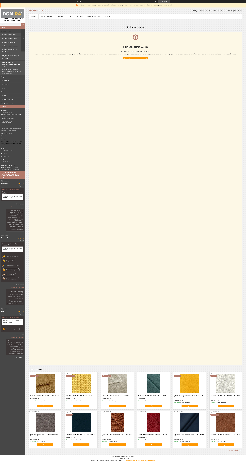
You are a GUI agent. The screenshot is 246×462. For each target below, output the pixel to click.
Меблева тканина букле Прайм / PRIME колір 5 (12, 321)
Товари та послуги (6, 31)
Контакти (107, 16)
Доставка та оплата (93, 16)
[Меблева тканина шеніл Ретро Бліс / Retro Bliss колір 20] (45, 422)
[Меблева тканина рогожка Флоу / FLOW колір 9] (117, 422)
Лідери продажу (46, 16)
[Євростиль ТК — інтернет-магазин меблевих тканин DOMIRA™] (12, 13)
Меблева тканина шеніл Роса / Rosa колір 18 (116, 395)
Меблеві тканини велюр (9, 35)
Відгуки (3, 77)
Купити (45, 406)
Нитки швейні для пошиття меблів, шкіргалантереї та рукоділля (10, 56)
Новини (3, 88)
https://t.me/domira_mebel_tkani (10, 169)
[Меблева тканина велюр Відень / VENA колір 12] (189, 422)
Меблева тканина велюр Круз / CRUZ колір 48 (45, 395)
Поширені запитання (7, 99)
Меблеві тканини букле (9, 38)
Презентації (5, 84)
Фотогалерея (5, 80)
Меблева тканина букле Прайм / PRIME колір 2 (12, 197)
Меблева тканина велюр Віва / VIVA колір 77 (80, 434)
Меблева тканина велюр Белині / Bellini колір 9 (225, 435)
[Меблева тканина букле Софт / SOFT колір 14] (153, 383)
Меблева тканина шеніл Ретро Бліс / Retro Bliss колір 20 (44, 435)
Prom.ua (132, 456)
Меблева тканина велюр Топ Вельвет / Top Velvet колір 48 (188, 396)
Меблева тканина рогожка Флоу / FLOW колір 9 (117, 435)
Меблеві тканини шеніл (9, 42)
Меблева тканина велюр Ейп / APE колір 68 (80, 395)
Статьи (3, 92)
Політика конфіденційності (148, 460)
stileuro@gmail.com (6, 150)
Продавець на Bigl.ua (123, 458)
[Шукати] (23, 24)
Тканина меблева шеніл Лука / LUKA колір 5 (152, 434)
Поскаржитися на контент (133, 460)
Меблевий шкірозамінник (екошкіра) (10, 50)
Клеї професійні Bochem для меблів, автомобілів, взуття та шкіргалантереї (11, 71)
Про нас (3, 95)
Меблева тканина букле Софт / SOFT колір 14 (153, 395)
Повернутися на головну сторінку (136, 58)
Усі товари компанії (235, 450)
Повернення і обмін (7, 103)
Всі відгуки (19, 357)
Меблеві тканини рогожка (10, 46)
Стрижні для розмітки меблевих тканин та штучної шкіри (11, 64)
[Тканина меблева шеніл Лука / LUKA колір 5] (153, 422)
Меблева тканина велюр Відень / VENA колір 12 (189, 435)
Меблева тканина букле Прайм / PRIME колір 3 (12, 249)
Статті (70, 16)
